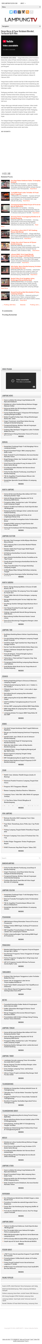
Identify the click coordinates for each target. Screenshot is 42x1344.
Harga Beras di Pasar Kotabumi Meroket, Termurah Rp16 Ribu (17, 32)
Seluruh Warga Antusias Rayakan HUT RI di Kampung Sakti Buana (18, 499)
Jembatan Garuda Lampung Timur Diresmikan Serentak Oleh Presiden (20, 1061)
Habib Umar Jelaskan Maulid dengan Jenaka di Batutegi (20, 776)
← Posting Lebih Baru (9, 305)
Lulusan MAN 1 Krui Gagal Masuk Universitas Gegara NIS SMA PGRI (22, 255)
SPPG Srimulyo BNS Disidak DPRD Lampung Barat (21, 1239)
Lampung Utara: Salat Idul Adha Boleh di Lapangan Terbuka (21, 795)
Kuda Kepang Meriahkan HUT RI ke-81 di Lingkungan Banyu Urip (17, 516)
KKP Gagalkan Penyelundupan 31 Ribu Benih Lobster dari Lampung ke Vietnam (19, 930)
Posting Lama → (35, 305)
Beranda (22, 305)
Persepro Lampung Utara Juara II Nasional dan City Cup (21, 836)
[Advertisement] (20, 154)
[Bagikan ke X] (7, 173)
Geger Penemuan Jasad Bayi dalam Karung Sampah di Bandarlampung (19, 422)
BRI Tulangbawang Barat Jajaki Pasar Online (19, 758)
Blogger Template (24, 1331)
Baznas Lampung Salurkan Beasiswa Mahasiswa (20, 790)
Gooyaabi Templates (31, 1332)
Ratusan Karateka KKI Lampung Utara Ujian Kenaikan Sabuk (19, 819)
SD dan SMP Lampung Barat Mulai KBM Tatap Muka (21, 706)
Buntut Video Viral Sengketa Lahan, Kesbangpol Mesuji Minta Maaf (23, 279)
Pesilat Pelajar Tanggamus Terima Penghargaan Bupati (19, 842)
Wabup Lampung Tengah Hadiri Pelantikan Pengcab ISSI (21, 831)
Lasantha (35, 1331)
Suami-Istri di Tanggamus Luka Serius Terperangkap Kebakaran (17, 981)
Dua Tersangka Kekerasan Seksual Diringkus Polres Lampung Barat (19, 1231)
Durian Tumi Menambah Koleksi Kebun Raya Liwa (21, 647)
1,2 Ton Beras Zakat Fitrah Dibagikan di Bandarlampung (17, 801)
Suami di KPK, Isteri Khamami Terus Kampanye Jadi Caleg (20, 1286)
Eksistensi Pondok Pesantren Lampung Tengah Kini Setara (21, 781)
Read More (33, 188)
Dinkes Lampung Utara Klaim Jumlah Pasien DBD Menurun (20, 1293)
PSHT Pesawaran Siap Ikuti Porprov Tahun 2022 (20, 847)
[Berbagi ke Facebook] (9, 173)
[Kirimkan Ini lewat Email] (3, 173)
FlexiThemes (14, 1331)
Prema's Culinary (10, 1332)
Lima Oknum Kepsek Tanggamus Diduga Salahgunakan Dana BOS (17, 990)
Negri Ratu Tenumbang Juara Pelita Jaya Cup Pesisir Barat (21, 825)
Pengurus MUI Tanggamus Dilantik (15, 786)
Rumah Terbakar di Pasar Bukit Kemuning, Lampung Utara (20, 1303)
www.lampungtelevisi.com (9, 3)
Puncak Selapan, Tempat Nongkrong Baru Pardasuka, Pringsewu (18, 654)
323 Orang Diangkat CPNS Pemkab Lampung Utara (18, 1296)
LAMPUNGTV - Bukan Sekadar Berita (26, 1328)
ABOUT (23, 3)
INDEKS (21, 436)
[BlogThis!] (5, 173)
